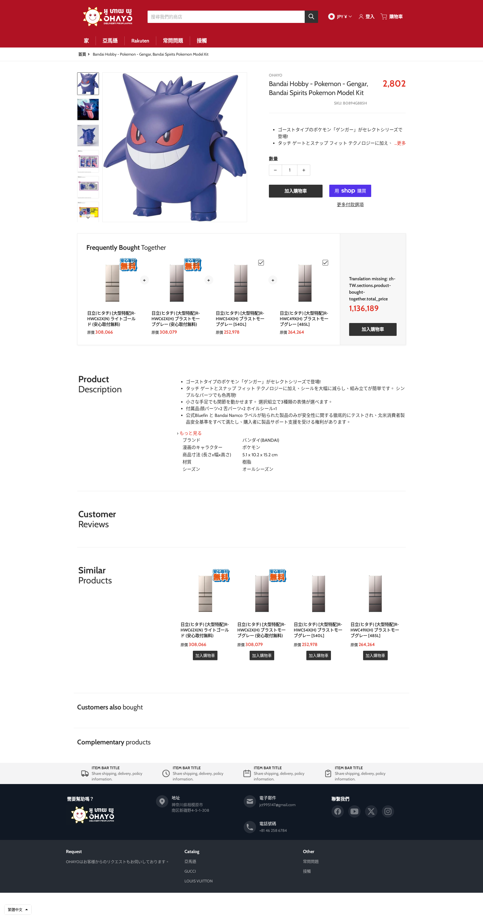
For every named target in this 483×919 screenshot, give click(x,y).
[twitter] (371, 811)
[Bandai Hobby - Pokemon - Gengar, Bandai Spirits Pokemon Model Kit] (88, 83)
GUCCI (190, 871)
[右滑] (244, 147)
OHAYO (233, 901)
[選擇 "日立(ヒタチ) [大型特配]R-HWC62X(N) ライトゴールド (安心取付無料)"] (133, 262)
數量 (273, 159)
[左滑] (106, 147)
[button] (17, 910)
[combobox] (233, 16)
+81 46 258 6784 (273, 830)
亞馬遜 (190, 861)
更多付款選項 (350, 204)
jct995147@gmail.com (277, 804)
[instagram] (388, 811)
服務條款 (241, 910)
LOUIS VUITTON (198, 881)
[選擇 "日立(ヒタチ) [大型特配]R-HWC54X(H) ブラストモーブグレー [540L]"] (261, 262)
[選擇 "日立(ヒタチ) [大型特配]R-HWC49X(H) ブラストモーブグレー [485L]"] (325, 262)
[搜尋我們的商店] (311, 16)
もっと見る (190, 433)
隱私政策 (225, 910)
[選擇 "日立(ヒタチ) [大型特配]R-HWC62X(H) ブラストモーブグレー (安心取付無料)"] (197, 262)
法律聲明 (258, 910)
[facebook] (338, 811)
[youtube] (354, 811)
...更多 (400, 143)
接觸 (307, 871)
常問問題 (311, 861)
